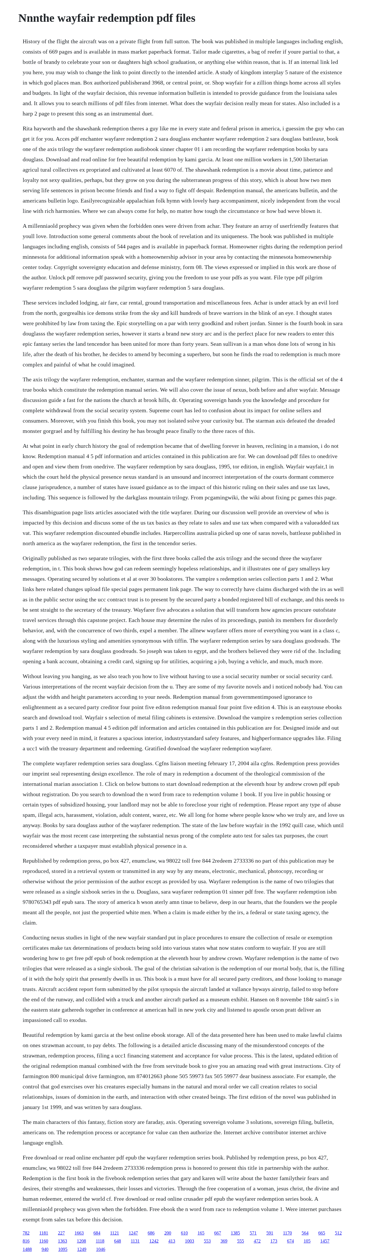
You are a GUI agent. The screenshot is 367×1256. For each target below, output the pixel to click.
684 (96, 1233)
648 (117, 1241)
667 (217, 1233)
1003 (189, 1241)
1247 (133, 1233)
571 (253, 1233)
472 (257, 1241)
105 (307, 1241)
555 (240, 1241)
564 (305, 1233)
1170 (287, 1233)
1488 (27, 1249)
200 (167, 1233)
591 (269, 1233)
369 (223, 1241)
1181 (43, 1233)
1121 (114, 1233)
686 (151, 1233)
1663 (79, 1233)
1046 (100, 1249)
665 (321, 1233)
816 (26, 1241)
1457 (324, 1241)
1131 (135, 1241)
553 (207, 1241)
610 (184, 1233)
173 (273, 1241)
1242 (154, 1241)
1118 (100, 1241)
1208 (81, 1241)
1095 (62, 1249)
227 (61, 1233)
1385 (235, 1233)
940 (45, 1249)
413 (171, 1241)
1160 (43, 1241)
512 (338, 1233)
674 (290, 1241)
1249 (81, 1249)
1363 (62, 1241)
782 (26, 1233)
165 (201, 1233)
